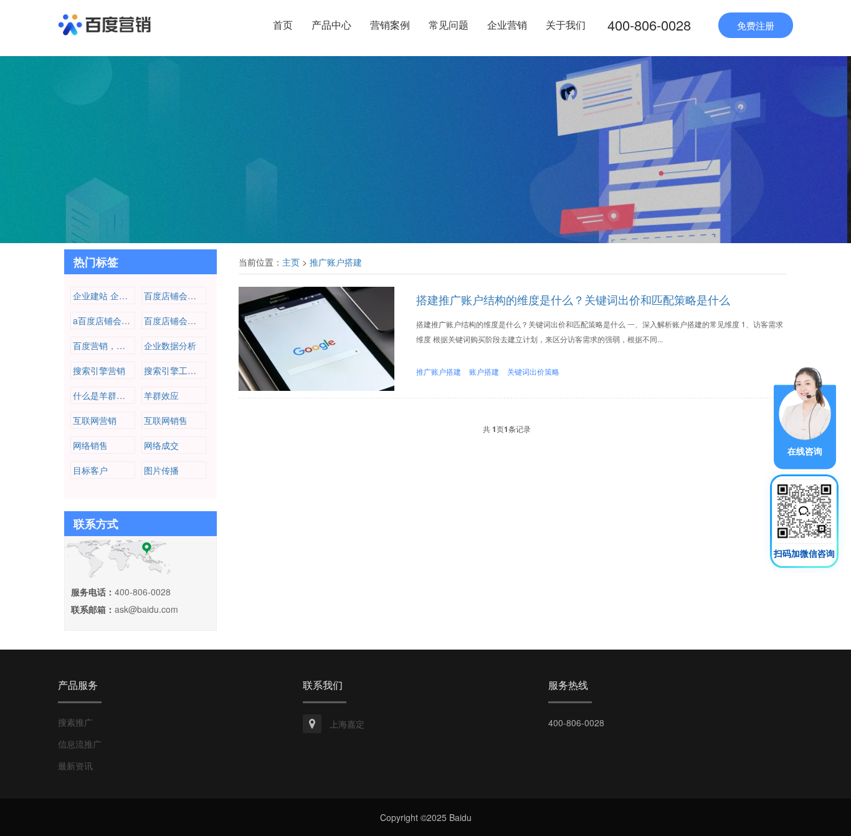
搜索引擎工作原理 (175, 370)
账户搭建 (484, 371)
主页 (291, 262)
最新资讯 (75, 765)
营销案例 (390, 24)
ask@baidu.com (146, 609)
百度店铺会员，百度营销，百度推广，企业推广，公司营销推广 (175, 295)
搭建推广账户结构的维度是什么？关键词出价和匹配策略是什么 (573, 299)
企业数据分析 (170, 345)
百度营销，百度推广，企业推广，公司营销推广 (104, 345)
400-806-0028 (649, 24)
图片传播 (161, 470)
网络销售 (90, 445)
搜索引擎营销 (99, 370)
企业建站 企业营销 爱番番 (104, 295)
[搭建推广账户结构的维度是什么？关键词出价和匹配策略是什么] (316, 337)
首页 (283, 24)
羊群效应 (161, 395)
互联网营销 (94, 420)
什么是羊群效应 (103, 395)
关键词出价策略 (533, 371)
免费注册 (755, 25)
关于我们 (566, 24)
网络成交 (161, 445)
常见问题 (448, 24)
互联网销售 (166, 420)
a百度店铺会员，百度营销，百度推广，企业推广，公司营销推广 (104, 320)
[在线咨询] (805, 416)
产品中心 (331, 24)
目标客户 (90, 470)
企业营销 (507, 24)
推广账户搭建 (336, 262)
